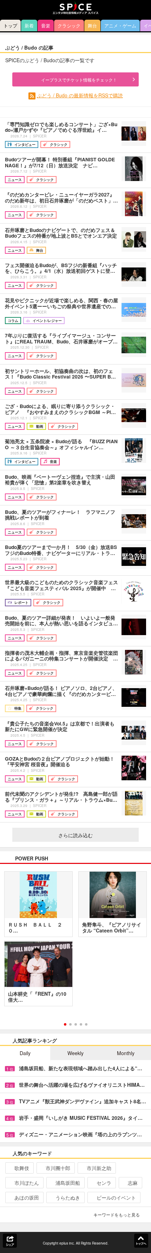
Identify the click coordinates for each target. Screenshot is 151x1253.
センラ (104, 1182)
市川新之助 (99, 1167)
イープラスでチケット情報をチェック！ (79, 80)
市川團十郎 (58, 1167)
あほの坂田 (26, 1197)
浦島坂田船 (67, 1182)
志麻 (133, 1182)
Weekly (75, 1053)
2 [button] (70, 1024)
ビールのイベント (116, 1197)
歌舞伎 (21, 1167)
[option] (75, 941)
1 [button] (65, 1024)
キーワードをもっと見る (116, 1215)
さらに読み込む (75, 835)
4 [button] (81, 1024)
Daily (25, 1053)
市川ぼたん (26, 1182)
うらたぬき (67, 1197)
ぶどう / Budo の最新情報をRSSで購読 (80, 95)
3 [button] (75, 1024)
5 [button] (86, 1024)
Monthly (125, 1053)
